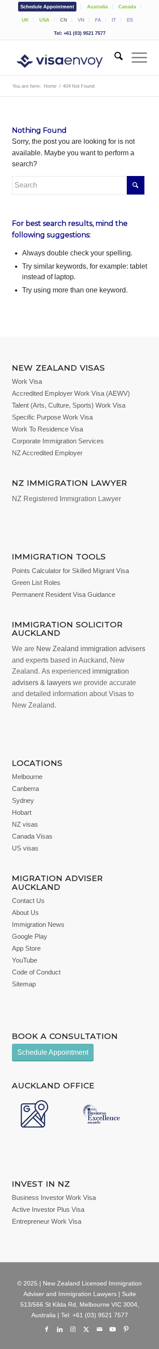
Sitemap (24, 984)
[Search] (114, 57)
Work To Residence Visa (47, 429)
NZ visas (25, 824)
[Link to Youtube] (112, 1329)
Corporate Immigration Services (58, 441)
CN (63, 19)
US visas (25, 848)
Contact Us (28, 900)
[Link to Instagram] (73, 1329)
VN (81, 19)
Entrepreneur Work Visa (46, 1221)
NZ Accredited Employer (47, 453)
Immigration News (38, 924)
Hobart (21, 812)
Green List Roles (36, 582)
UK (25, 19)
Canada (127, 6)
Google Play (29, 936)
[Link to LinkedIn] (59, 1329)
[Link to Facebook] (46, 1329)
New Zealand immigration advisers (90, 648)
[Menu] (135, 57)
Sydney (23, 800)
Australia (97, 6)
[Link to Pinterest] (125, 1329)
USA (44, 19)
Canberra (25, 788)
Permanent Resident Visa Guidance (63, 594)
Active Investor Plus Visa (48, 1209)
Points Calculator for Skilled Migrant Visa (70, 570)
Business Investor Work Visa (54, 1197)
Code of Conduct (36, 972)
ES (130, 19)
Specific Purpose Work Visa (52, 417)
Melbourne (27, 776)
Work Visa (27, 381)
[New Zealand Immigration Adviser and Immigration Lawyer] (66, 57)
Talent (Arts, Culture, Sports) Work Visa (68, 405)
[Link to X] (86, 1329)
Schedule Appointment (47, 6)
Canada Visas (32, 836)
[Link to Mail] (99, 1329)
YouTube (24, 960)
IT (114, 19)
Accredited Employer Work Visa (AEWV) (71, 393)
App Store (26, 948)
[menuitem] (47, 6)
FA (98, 19)
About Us (25, 912)
